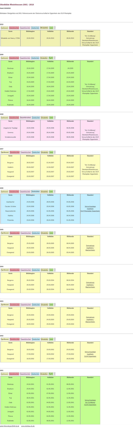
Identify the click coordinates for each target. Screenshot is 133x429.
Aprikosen (4, 28)
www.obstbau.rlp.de (27, 426)
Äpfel (51, 28)
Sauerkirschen (25, 28)
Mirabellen (44, 58)
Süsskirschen (14, 28)
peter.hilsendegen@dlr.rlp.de (9, 426)
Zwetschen (35, 28)
